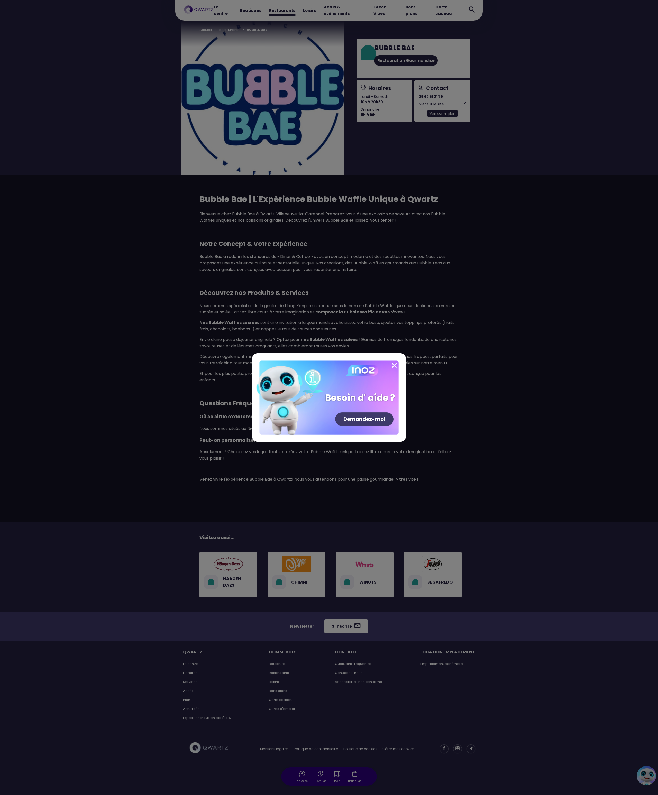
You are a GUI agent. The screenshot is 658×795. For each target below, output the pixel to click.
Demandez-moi (364, 419)
